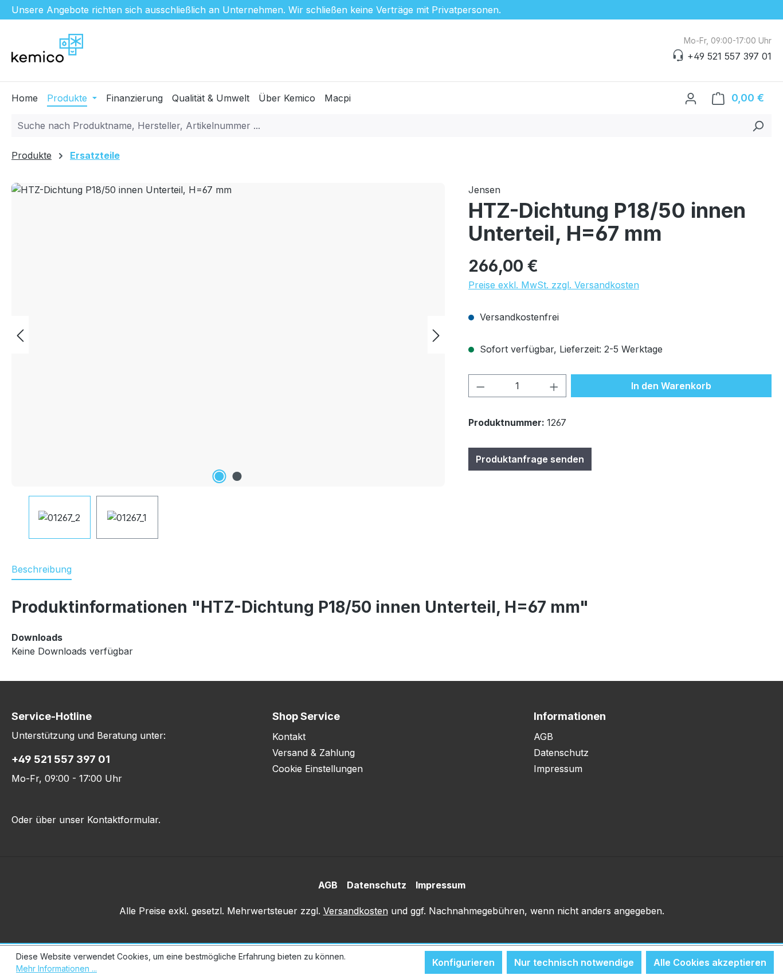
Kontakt (289, 736)
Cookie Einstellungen (317, 768)
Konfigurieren (463, 962)
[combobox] (378, 125)
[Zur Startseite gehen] (68, 48)
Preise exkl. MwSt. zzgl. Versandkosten (553, 285)
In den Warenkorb (671, 385)
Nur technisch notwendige (574, 962)
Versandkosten (355, 911)
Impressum (558, 768)
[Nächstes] (436, 335)
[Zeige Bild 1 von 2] (219, 476)
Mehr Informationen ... (56, 968)
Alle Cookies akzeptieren (709, 962)
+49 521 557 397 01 (60, 759)
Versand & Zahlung (313, 752)
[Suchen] (758, 125)
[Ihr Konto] (690, 98)
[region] (228, 361)
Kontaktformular (122, 819)
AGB (543, 736)
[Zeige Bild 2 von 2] (237, 476)
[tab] (41, 569)
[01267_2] (228, 335)
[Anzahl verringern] (480, 385)
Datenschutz (561, 752)
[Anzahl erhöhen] (554, 385)
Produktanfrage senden (530, 459)
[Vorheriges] (20, 335)
